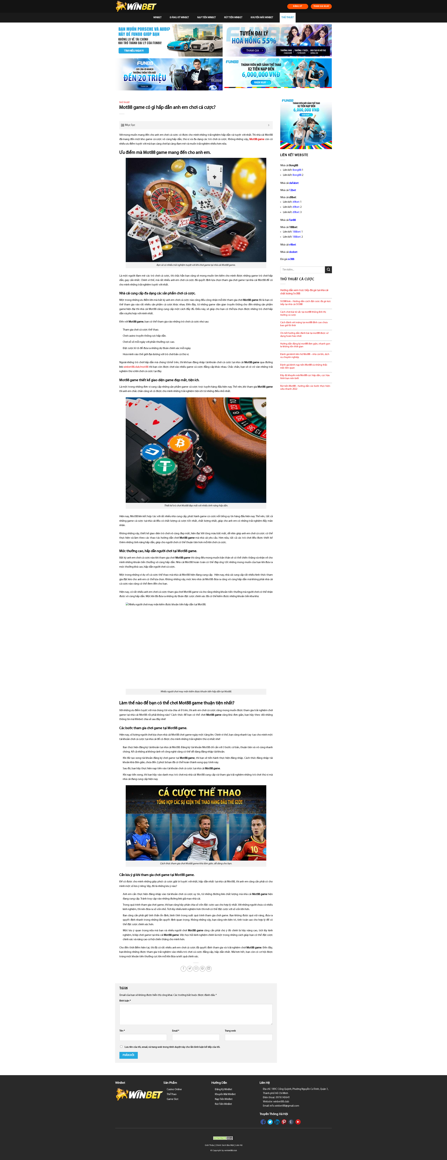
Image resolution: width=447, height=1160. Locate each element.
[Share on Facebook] (183, 969)
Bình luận (125, 1001)
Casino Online (174, 1089)
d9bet (296, 202)
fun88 (292, 220)
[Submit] (328, 269)
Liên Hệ (239, 1145)
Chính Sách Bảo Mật (225, 1145)
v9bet (292, 244)
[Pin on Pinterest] (202, 969)
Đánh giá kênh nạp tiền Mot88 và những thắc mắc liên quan (303, 366)
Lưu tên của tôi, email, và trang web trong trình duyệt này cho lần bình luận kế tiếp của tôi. (172, 1047)
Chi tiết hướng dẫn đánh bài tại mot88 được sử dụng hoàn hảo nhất (304, 334)
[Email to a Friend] (196, 969)
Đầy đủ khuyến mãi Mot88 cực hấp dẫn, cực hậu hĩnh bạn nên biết (305, 377)
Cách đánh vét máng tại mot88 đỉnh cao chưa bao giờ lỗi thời (304, 324)
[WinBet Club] (138, 6)
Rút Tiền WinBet (233, 17)
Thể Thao (172, 1094)
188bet (296, 231)
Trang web (230, 1031)
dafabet (294, 183)
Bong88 (296, 170)
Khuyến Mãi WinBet (262, 17)
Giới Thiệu (209, 1145)
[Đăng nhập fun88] (278, 74)
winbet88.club (230, 1151)
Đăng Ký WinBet (179, 17)
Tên (122, 1031)
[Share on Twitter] (190, 969)
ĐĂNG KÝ (297, 6)
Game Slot (172, 1099)
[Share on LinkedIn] (209, 969)
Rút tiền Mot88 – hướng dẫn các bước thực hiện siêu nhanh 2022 (305, 387)
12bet (292, 190)
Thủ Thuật (287, 17)
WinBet (157, 17)
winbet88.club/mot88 (135, 367)
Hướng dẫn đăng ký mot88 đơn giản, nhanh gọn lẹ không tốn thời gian (305, 345)
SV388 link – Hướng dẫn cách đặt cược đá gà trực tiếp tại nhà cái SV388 (305, 303)
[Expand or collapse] (269, 125)
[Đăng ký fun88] (306, 123)
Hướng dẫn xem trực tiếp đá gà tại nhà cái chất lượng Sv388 (304, 292)
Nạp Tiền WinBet (206, 17)
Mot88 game (257, 139)
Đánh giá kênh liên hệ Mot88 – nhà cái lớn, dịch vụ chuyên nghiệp (304, 356)
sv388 (291, 259)
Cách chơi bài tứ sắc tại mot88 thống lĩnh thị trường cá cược (303, 313)
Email (175, 1031)
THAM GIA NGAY (321, 6)
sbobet (293, 252)
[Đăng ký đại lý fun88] (169, 40)
